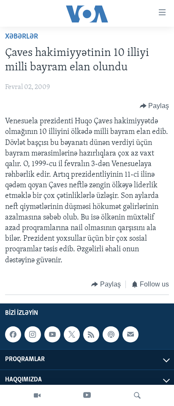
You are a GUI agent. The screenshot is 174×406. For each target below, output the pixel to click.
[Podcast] (111, 334)
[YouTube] (87, 395)
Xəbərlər (21, 37)
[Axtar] (137, 395)
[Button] (154, 105)
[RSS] (91, 334)
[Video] (37, 395)
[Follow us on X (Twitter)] (72, 334)
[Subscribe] (130, 334)
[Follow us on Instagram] (32, 334)
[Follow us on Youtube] (52, 334)
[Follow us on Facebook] (13, 334)
